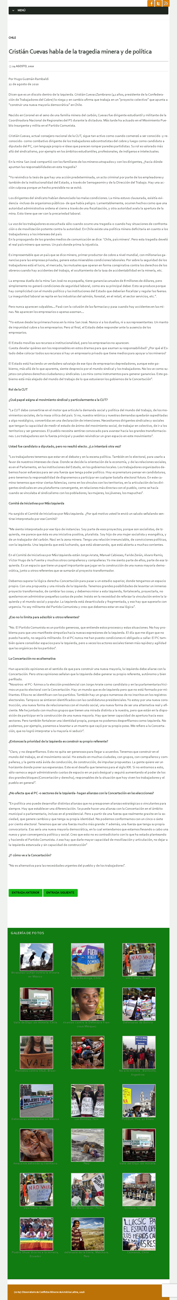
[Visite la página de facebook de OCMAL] (150, 3)
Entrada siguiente (60, 892)
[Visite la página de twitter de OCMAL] (158, 3)
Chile (12, 37)
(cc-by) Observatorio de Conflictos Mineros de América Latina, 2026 (49, 1292)
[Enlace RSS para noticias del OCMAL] (166, 3)
